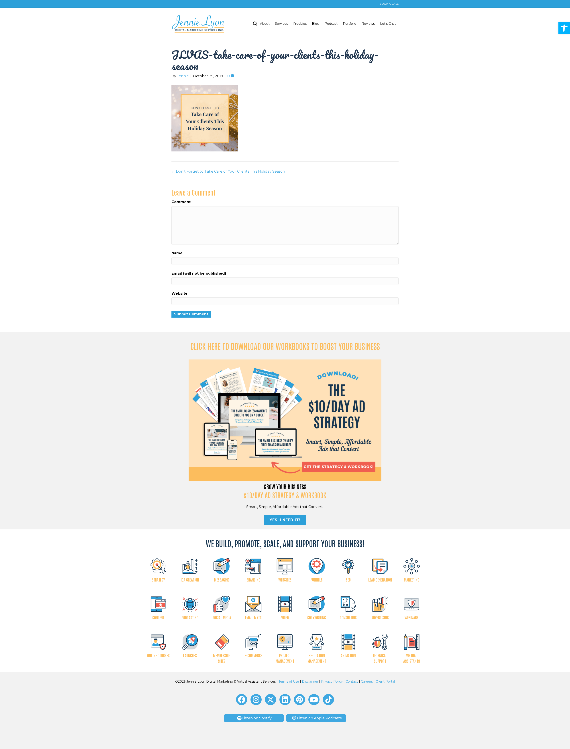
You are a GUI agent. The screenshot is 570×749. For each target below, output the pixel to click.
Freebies (300, 24)
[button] (564, 28)
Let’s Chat (388, 24)
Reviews (368, 24)
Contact (352, 682)
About (265, 24)
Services (281, 24)
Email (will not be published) (198, 273)
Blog (315, 24)
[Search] (253, 24)
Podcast (331, 24)
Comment (181, 202)
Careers (367, 682)
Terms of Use (289, 682)
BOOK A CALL (389, 3)
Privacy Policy (332, 682)
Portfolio (349, 24)
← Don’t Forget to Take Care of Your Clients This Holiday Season (228, 171)
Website (179, 293)
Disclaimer (310, 682)
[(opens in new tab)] (285, 420)
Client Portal (385, 682)
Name (177, 253)
